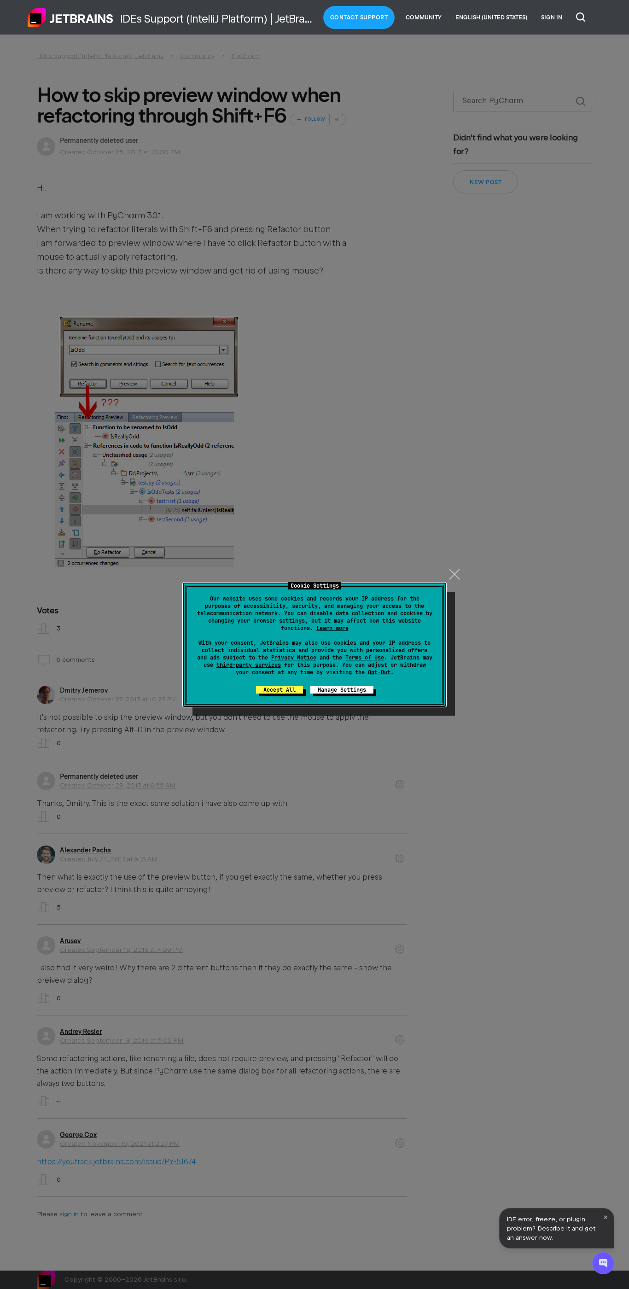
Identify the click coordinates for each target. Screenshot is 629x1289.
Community (424, 17)
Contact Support (359, 17)
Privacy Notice (293, 657)
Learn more (332, 628)
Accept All (279, 690)
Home (70, 17)
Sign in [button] (551, 17)
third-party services (248, 665)
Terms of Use (364, 657)
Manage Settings (342, 690)
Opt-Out (379, 672)
